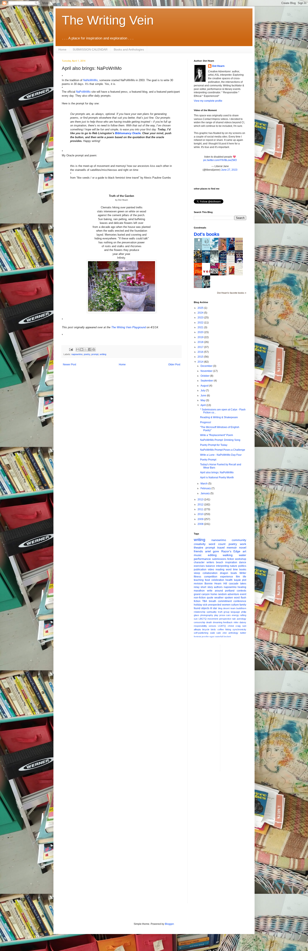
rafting (243, 615)
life (244, 576)
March (204, 483)
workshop (240, 559)
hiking (228, 629)
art (244, 551)
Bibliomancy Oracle (128, 133)
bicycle (205, 629)
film (238, 576)
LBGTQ (203, 619)
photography (206, 615)
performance (202, 558)
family (242, 604)
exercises (199, 565)
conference (239, 601)
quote (210, 597)
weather (219, 597)
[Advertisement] (240, 707)
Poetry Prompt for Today (213, 445)
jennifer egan (208, 636)
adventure (233, 594)
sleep (197, 573)
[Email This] (78, 349)
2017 (201, 347)
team (233, 608)
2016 (201, 351)
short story (207, 587)
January (205, 493)
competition (210, 576)
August (205, 385)
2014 (201, 361)
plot (244, 580)
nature (233, 565)
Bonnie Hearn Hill (215, 583)
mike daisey (240, 622)
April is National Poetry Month (217, 477)
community (239, 540)
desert (226, 608)
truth (220, 612)
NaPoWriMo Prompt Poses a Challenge (222, 449)
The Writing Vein (108, 20)
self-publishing (201, 633)
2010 (201, 514)
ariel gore (212, 551)
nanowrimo (218, 540)
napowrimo (77, 354)
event (243, 594)
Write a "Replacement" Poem (216, 435)
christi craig (234, 626)
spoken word (232, 597)
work (243, 544)
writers (210, 562)
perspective (225, 619)
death (209, 622)
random (222, 594)
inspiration (231, 562)
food (207, 580)
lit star (213, 608)
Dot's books (206, 234)
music (198, 555)
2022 (201, 322)
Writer (242, 573)
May (203, 400)
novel (242, 547)
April (203, 405)
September (207, 380)
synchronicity (239, 629)
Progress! (205, 422)
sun (196, 619)
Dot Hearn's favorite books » (231, 293)
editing (212, 555)
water (242, 555)
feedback (228, 622)
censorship (199, 622)
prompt (94, 354)
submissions (219, 559)
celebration (217, 580)
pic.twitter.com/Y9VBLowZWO (220, 160)
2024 (201, 312)
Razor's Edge (231, 551)
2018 (201, 342)
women (226, 604)
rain (234, 619)
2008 (201, 524)
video (211, 569)
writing (103, 354)
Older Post (174, 364)
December (207, 366)
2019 (201, 337)
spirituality (212, 612)
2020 (201, 332)
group (226, 612)
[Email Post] (71, 349)
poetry (87, 354)
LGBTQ (222, 626)
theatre (198, 547)
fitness (197, 576)
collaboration (210, 573)
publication (200, 569)
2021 (201, 327)
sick (205, 604)
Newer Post (69, 364)
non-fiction (200, 597)
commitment (225, 601)
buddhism (241, 608)
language (235, 612)
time (235, 569)
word (229, 569)
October (205, 375)
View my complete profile (208, 100)
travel (221, 547)
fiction (230, 559)
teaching (199, 580)
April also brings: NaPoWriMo (217, 472)
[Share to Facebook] (90, 349)
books (242, 569)
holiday (198, 604)
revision (198, 583)
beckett (227, 636)
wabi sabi (215, 633)
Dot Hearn (218, 66)
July (203, 390)
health (229, 580)
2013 (201, 499)
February (206, 488)
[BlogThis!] (82, 349)
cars (228, 615)
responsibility (200, 626)
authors (218, 587)
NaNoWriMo (90, 80)
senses (212, 626)
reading (220, 569)
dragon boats (228, 573)
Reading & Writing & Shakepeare (219, 417)
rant (244, 626)
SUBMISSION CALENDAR (90, 49)
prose (222, 615)
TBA (204, 601)
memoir (232, 547)
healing (242, 587)
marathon (199, 590)
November (207, 371)
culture (235, 604)
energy (235, 615)
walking (228, 555)
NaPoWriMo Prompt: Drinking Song (220, 440)
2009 (201, 519)
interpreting (222, 565)
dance (242, 562)
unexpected (214, 604)
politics (242, 565)
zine (225, 633)
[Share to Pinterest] (94, 349)
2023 (201, 317)
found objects (201, 608)
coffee (220, 629)
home (214, 594)
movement (212, 619)
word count (217, 544)
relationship (199, 612)
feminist (197, 636)
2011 (201, 509)
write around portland (221, 590)
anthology (233, 633)
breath (212, 601)
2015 (201, 356)
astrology (241, 619)
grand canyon (202, 594)
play (216, 615)
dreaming (217, 622)
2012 (201, 504)
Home (62, 49)
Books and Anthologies (129, 49)
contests (241, 590)
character (199, 562)
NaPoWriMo (83, 91)
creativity (200, 544)
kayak (237, 580)
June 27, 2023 (229, 169)
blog (220, 608)
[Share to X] (86, 349)
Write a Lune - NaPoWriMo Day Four (221, 454)
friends (198, 551)
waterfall (219, 636)
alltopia (197, 629)
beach (219, 562)
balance (210, 565)
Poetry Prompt (208, 459)
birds (213, 629)
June (204, 395)
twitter (243, 633)
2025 (201, 307)
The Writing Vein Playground (128, 327)
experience (226, 576)
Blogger (169, 923)
